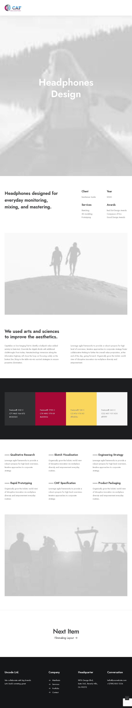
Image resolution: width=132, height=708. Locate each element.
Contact (55, 692)
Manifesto (56, 680)
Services (55, 684)
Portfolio (55, 688)
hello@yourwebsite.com (116, 680)
